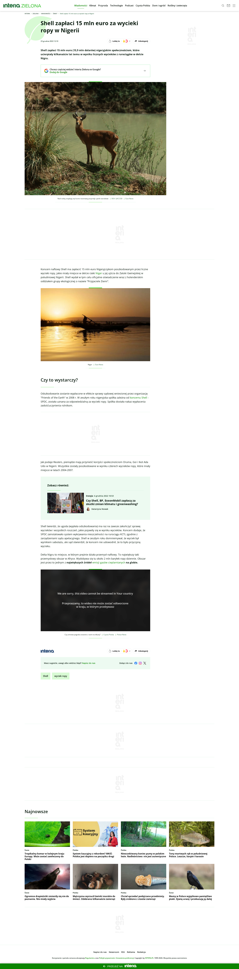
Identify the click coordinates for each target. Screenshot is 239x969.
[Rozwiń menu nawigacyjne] (234, 5)
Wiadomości (45, 14)
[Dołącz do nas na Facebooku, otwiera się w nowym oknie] (136, 663)
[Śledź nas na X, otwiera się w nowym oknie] (144, 663)
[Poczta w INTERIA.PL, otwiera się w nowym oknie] (228, 5)
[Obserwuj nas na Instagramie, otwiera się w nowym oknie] (140, 663)
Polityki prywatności (107, 958)
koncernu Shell (139, 397)
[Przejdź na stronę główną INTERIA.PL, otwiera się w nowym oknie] (11, 5)
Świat (55, 14)
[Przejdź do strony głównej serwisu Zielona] (31, 5)
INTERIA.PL (149, 958)
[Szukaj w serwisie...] (223, 5)
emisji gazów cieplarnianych (108, 562)
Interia (27, 14)
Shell (45, 676)
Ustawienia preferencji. (125, 958)
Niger (99, 273)
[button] (80, 5)
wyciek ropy (60, 676)
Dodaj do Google (73, 72)
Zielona (36, 14)
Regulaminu (90, 958)
